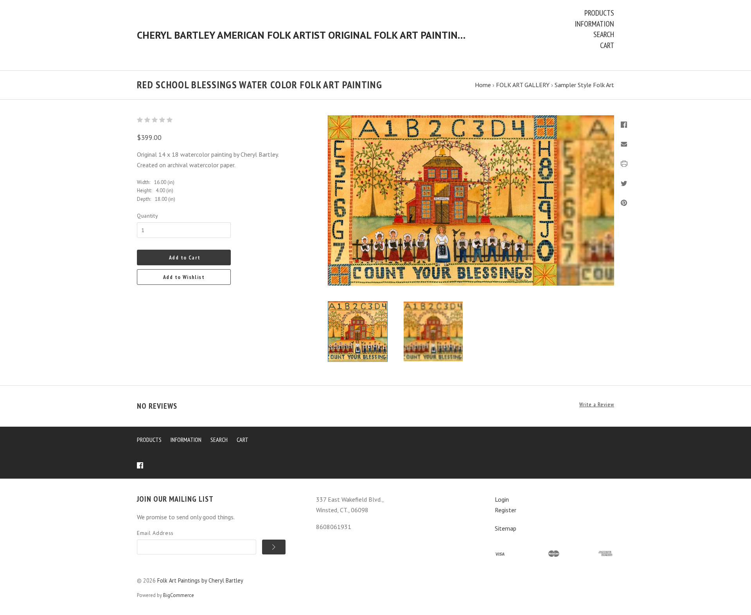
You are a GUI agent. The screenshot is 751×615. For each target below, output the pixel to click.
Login (502, 499)
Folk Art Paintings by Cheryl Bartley (200, 580)
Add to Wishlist (184, 277)
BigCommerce (178, 595)
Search (603, 34)
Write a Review (596, 404)
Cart (607, 45)
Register (505, 510)
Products (599, 13)
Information (594, 24)
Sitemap (505, 528)
